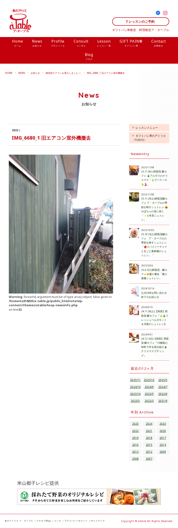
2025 (135, 423)
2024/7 (162, 387)
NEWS (21, 73)
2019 (135, 438)
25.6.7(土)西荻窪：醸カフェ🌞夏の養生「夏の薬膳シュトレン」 (154, 274)
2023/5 (149, 394)
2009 (162, 451)
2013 (135, 451)
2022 (135, 431)
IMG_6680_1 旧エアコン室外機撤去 (106, 73)
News (37, 43)
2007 (149, 458)
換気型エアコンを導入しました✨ (63, 73)
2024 (149, 423)
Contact (158, 43)
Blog (89, 56)
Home (17, 43)
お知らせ (35, 73)
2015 (149, 445)
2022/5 (135, 401)
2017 (162, 438)
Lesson (104, 43)
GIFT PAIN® (131, 43)
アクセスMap (43, 520)
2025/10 (149, 380)
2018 (149, 438)
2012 (149, 451)
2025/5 (162, 380)
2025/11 (135, 380)
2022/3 (149, 401)
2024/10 (135, 387)
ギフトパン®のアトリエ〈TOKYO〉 (149, 138)
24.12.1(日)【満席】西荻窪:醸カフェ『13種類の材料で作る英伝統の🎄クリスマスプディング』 (155, 347)
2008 (135, 458)
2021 (149, 431)
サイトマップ (98, 520)
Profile (58, 43)
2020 (162, 431)
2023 (162, 423)
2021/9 (162, 401)
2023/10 (135, 394)
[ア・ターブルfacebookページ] (159, 14)
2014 (162, 445)
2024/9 (149, 387)
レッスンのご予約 (142, 21)
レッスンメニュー (147, 127)
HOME (9, 73)
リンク (57, 520)
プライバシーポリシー (76, 520)
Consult (81, 43)
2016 (135, 445)
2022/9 (162, 394)
